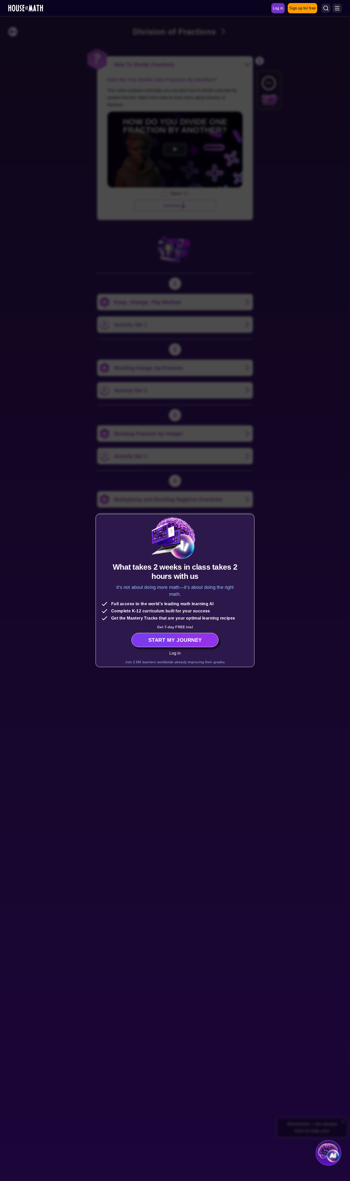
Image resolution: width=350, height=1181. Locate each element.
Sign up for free (302, 8)
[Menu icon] (337, 8)
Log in (175, 653)
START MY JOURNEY (175, 640)
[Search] (326, 8)
